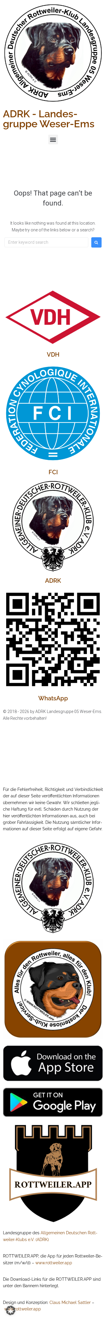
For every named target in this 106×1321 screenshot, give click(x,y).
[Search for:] (46, 242)
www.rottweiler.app (53, 1262)
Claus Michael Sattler (70, 1302)
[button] (53, 139)
